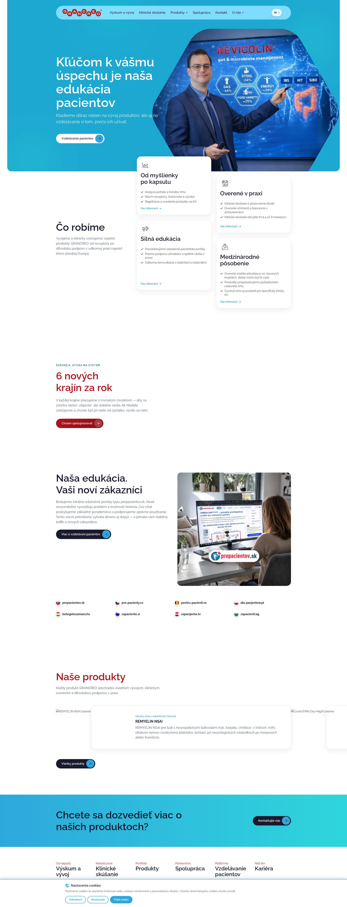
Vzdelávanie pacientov (230, 871)
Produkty (147, 868)
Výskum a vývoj (68, 871)
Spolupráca (190, 868)
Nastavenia (98, 899)
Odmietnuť (75, 899)
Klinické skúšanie (107, 871)
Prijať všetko (121, 899)
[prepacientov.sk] (234, 529)
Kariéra (264, 868)
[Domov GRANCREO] (82, 12)
